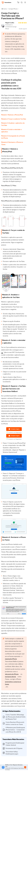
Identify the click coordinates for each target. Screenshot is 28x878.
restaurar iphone (10, 677)
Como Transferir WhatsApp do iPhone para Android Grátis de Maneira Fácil (15, 717)
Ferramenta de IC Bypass (14, 748)
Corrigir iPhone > (13, 9)
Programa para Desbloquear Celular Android (15, 744)
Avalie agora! (23, 29)
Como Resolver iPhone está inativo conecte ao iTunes (15, 723)
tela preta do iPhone (12, 674)
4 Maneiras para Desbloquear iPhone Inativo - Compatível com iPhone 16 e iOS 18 (15, 730)
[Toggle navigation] (24, 2)
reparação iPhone (11, 659)
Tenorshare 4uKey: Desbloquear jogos (12, 753)
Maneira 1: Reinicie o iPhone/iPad (12, 115)
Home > (5, 9)
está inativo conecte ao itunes (13, 683)
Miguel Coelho (9, 22)
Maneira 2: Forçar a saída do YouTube (13, 119)
